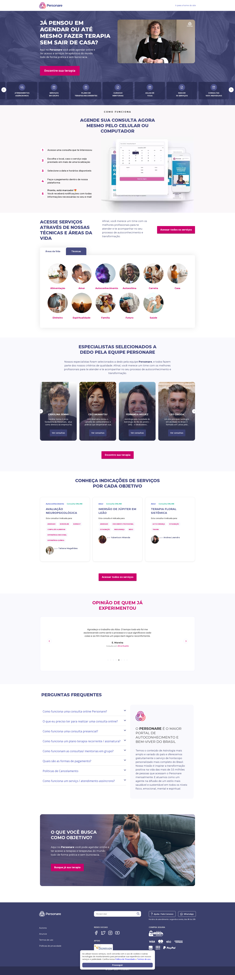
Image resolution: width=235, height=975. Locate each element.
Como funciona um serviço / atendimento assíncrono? (79, 781)
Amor (81, 288)
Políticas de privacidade (50, 946)
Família (105, 317)
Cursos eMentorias (54, 94)
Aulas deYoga (85, 94)
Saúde (153, 317)
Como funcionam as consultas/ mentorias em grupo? (78, 751)
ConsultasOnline (213, 94)
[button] (41, 411)
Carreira (153, 288)
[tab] (53, 251)
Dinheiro (58, 317)
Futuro (129, 317)
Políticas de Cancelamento (60, 771)
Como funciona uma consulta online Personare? (75, 711)
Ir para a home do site (185, 5)
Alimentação (57, 288)
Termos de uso (46, 940)
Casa (177, 288)
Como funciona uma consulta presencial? (70, 731)
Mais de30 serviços (118, 94)
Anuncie (43, 934)
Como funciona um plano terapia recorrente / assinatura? (81, 741)
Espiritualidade (81, 317)
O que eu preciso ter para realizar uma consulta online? (80, 721)
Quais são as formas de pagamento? (67, 761)
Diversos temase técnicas (182, 94)
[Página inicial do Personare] (50, 5)
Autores (43, 928)
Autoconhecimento (106, 288)
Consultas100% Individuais (150, 94)
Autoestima (129, 288)
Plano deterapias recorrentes (22, 94)
